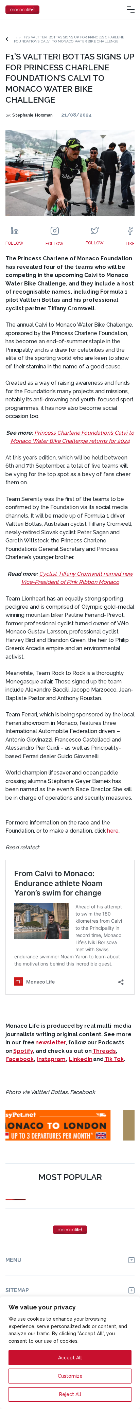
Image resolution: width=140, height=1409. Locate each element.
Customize (70, 1376)
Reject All (70, 1394)
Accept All (70, 1357)
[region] (70, 1352)
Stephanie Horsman (32, 115)
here (113, 831)
